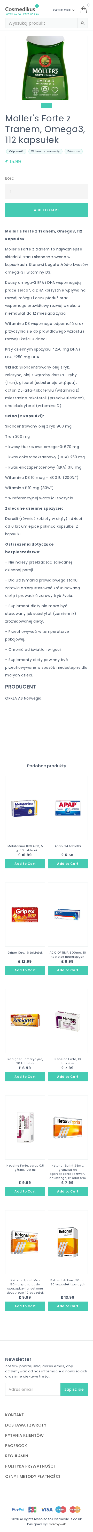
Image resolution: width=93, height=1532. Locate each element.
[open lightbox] (46, 68)
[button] (65, 10)
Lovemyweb (57, 1524)
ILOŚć (9, 178)
